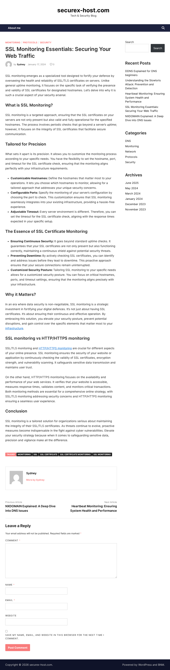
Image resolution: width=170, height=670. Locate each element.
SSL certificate (48, 454)
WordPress (145, 664)
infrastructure (14, 328)
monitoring (24, 454)
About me (14, 28)
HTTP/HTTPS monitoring (55, 348)
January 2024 (134, 198)
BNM (161, 664)
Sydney (21, 64)
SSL (35, 454)
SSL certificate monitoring (75, 454)
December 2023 (135, 204)
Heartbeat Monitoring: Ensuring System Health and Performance (145, 97)
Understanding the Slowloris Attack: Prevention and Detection (143, 84)
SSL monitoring (102, 454)
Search (129, 42)
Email (10, 600)
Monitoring (12, 42)
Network (130, 151)
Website (10, 615)
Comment (12, 540)
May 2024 (131, 188)
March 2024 (132, 193)
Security (45, 42)
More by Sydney (35, 479)
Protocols (30, 42)
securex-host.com (83, 10)
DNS (128, 141)
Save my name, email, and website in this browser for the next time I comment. (54, 637)
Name (10, 584)
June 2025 (132, 183)
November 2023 (135, 209)
